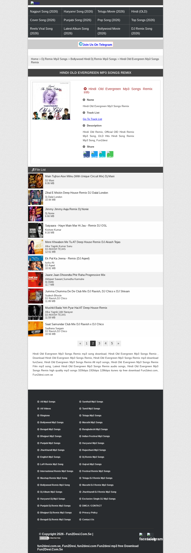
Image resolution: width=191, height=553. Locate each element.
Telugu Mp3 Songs (91, 415)
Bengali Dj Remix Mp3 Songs (55, 519)
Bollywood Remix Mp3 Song (55, 485)
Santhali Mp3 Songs (92, 401)
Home (34, 59)
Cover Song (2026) (42, 20)
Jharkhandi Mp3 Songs (52, 450)
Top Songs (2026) (143, 20)
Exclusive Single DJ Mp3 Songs (99, 499)
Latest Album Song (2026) (76, 31)
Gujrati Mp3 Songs (92, 464)
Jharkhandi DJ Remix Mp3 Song (99, 492)
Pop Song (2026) (109, 20)
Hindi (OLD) (139, 11)
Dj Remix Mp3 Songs (54, 59)
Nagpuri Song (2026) (44, 11)
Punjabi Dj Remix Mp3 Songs (55, 505)
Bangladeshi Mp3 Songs (95, 429)
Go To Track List (92, 118)
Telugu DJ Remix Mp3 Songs (97, 478)
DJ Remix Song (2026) (141, 31)
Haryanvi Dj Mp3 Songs (52, 499)
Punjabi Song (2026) (77, 20)
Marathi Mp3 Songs (92, 422)
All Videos (45, 408)
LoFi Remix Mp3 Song (51, 464)
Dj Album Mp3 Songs (51, 492)
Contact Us (88, 519)
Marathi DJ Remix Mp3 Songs (98, 485)
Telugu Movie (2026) (111, 11)
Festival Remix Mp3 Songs (96, 471)
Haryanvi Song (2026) (78, 11)
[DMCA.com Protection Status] (50, 539)
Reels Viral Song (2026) (41, 31)
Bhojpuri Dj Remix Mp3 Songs (56, 512)
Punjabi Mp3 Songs (50, 443)
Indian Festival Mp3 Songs (96, 436)
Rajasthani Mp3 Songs (94, 450)
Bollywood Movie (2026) (109, 31)
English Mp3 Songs (50, 457)
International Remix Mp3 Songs (56, 471)
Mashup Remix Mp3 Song (53, 478)
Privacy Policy (90, 512)
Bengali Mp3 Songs (50, 429)
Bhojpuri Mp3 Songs (51, 436)
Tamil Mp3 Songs (91, 408)
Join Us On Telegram (97, 44)
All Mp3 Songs (47, 401)
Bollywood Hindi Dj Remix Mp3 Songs (94, 59)
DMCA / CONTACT (92, 505)
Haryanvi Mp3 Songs (93, 443)
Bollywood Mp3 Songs (52, 422)
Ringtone (45, 415)
